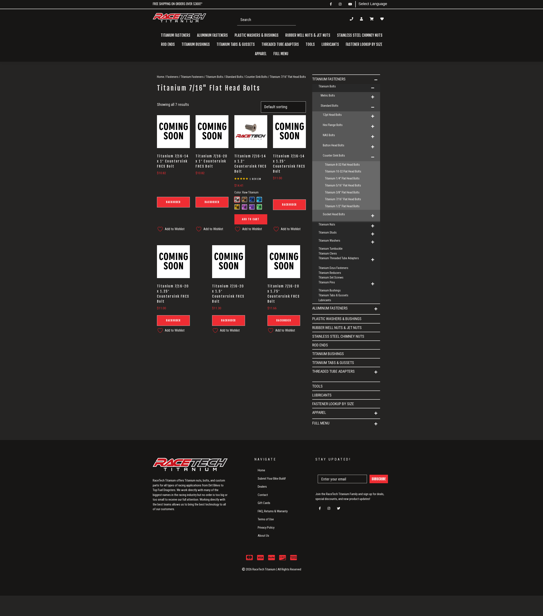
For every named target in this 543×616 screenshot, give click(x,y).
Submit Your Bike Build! (272, 478)
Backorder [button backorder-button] (173, 202)
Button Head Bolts (333, 145)
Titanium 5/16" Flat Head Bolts (343, 185)
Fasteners (172, 76)
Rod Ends (168, 44)
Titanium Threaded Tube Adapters (339, 258)
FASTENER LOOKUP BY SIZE (364, 44)
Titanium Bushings (196, 44)
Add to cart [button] (250, 219)
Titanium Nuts (327, 224)
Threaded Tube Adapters (333, 371)
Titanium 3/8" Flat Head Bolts (342, 192)
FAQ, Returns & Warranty (273, 511)
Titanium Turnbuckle (331, 248)
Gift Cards (264, 503)
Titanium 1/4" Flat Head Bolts (342, 178)
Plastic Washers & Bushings (256, 35)
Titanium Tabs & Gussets (236, 44)
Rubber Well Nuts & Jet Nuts (307, 35)
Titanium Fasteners (192, 76)
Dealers (262, 487)
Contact (263, 495)
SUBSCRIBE (379, 479)
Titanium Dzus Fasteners (333, 268)
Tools (310, 44)
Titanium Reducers (330, 272)
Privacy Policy (266, 527)
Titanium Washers (329, 240)
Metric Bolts (328, 95)
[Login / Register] (361, 18)
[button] (376, 80)
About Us (263, 536)
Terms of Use (266, 519)
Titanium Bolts (214, 76)
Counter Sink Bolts (256, 76)
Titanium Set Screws (331, 277)
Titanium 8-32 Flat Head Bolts (342, 164)
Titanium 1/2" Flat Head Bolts (342, 206)
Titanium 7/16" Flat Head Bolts (343, 199)
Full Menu (320, 423)
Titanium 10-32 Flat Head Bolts (343, 171)
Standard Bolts (234, 76)
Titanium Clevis (328, 253)
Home (160, 76)
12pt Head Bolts (332, 114)
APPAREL (319, 412)
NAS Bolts (329, 135)
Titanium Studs (328, 232)
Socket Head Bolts (334, 214)
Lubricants (330, 44)
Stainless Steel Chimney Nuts (359, 35)
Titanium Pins (327, 282)
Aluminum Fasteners (330, 308)
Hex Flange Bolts (333, 125)
